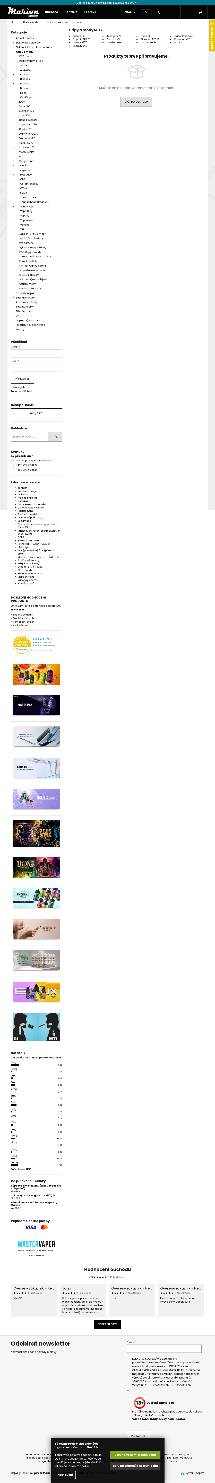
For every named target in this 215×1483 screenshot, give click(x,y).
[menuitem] (51, 12)
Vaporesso (26, 220)
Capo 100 (24, 115)
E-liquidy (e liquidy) (29, 563)
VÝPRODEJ (186, 1458)
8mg (13, 1109)
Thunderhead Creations (34, 202)
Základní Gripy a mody (32, 233)
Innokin (24, 165)
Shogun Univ (26, 161)
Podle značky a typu (31, 61)
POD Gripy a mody (30, 252)
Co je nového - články (31, 507)
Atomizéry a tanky (27, 302)
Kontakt (22, 488)
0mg (13, 1062)
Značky (20, 329)
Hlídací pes (24, 547)
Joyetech (25, 170)
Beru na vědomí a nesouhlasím (135, 1466)
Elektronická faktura (29, 540)
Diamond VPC (27, 138)
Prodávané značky (28, 560)
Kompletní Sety (28, 261)
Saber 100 (24, 106)
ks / (36, 413)
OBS (22, 179)
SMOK (23, 193)
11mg (13, 1129)
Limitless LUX (26, 147)
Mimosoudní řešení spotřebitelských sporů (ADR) (39, 532)
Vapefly (24, 215)
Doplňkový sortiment (28, 320)
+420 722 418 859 (26, 465)
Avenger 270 (26, 111)
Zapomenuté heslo (22, 391)
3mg (13, 1082)
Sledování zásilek (28, 514)
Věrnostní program (29, 491)
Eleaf (23, 92)
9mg (13, 1115)
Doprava (23, 501)
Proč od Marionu (27, 497)
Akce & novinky (25, 38)
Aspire (23, 65)
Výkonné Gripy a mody (32, 247)
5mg (13, 1095)
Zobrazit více (107, 1324)
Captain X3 (25, 129)
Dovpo (24, 88)
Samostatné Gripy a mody (35, 256)
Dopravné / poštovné (165, 1458)
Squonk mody (27, 284)
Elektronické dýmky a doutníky (34, 47)
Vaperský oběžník (28, 580)
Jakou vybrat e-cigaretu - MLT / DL (33, 1195)
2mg (13, 1075)
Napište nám (25, 511)
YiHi (22, 229)
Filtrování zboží (26, 570)
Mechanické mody (30, 288)
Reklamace (24, 521)
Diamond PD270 (28, 133)
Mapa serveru (26, 576)
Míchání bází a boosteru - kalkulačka (39, 557)
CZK (145, 12)
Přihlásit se (22, 378)
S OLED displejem (29, 275)
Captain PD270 (28, 124)
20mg (14, 1162)
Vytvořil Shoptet (194, 1473)
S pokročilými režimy (31, 238)
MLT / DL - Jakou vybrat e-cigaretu (171, 1454)
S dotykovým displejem (33, 279)
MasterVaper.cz (36, 1256)
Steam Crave (28, 197)
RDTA (22, 156)
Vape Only (26, 211)
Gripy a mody (24, 52)
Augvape (25, 70)
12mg (14, 1136)
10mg (14, 1122)
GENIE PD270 (26, 142)
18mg (14, 1156)
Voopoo (24, 224)
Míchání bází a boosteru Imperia (45, 1458)
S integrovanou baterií (32, 265)
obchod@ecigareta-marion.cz (34, 460)
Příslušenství (23, 311)
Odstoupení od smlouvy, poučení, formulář (38, 525)
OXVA (23, 188)
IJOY (22, 101)
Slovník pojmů (26, 583)
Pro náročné (26, 243)
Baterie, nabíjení (25, 306)
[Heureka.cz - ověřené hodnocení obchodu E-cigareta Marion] (36, 645)
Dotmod (25, 83)
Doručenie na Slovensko (32, 504)
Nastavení (65, 1475)
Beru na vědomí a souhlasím (135, 1455)
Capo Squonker (28, 120)
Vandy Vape (27, 206)
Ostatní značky (29, 184)
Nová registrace (20, 387)
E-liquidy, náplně (25, 293)
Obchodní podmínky (30, 517)
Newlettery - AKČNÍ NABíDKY (34, 544)
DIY (18, 316)
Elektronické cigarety (28, 42)
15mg (14, 1142)
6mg (13, 1102)
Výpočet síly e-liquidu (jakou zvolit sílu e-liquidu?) (36, 1187)
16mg (14, 1149)
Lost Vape (26, 174)
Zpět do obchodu (136, 101)
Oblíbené (23, 494)
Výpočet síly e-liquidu (30, 567)
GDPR (21, 537)
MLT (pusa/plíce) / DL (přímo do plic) (37, 552)
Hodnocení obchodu (30, 573)
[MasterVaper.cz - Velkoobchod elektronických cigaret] (36, 1244)
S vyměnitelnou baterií (32, 270)
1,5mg (14, 1069)
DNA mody (25, 56)
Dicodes (25, 79)
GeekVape (26, 97)
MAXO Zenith (26, 152)
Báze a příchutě (25, 297)
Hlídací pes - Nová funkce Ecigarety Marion (34, 1204)
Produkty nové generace (30, 325)
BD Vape (25, 74)
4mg (14, 1089)
